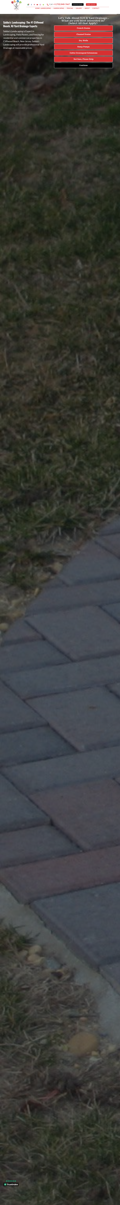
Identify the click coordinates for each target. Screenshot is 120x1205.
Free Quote (91, 4)
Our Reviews (77, 4)
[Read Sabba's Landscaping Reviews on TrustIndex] (11, 1185)
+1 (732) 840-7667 (61, 4)
